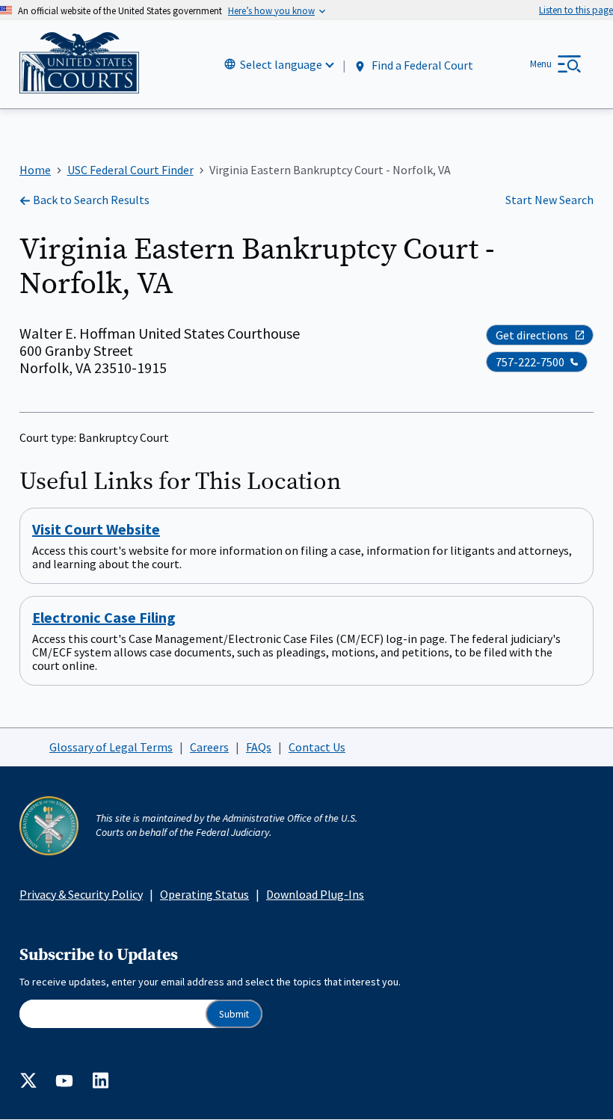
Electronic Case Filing (104, 617)
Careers (209, 746)
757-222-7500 (530, 361)
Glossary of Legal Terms (111, 746)
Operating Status (204, 894)
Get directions (532, 334)
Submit (234, 1014)
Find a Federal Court (421, 65)
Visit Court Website (96, 529)
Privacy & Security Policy (81, 894)
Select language (281, 64)
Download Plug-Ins (315, 894)
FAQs (258, 746)
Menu (541, 64)
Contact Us (317, 746)
